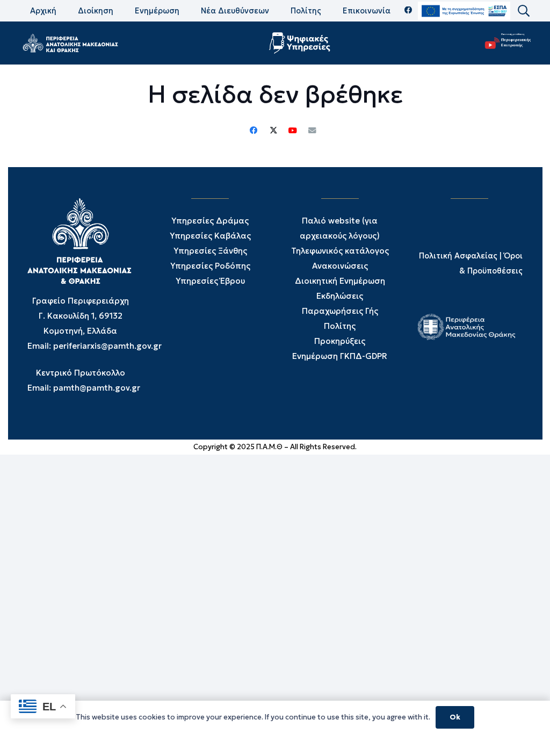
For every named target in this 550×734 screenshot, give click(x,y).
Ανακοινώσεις (340, 266)
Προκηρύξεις (339, 341)
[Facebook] (408, 10)
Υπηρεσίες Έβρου (210, 281)
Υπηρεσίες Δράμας (210, 220)
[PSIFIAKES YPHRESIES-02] (301, 43)
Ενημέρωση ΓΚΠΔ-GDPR (339, 356)
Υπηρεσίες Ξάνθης (210, 251)
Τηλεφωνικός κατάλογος (340, 251)
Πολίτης (340, 326)
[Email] (312, 130)
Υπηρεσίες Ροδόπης (210, 266)
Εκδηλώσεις (339, 296)
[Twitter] (273, 130)
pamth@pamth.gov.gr (96, 388)
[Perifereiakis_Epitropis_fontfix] (505, 43)
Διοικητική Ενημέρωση (340, 281)
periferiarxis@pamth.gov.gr (107, 346)
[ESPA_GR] (464, 11)
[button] (523, 11)
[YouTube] (292, 130)
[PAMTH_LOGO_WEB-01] (69, 43)
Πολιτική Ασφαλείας (458, 256)
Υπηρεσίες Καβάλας (210, 236)
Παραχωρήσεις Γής (340, 311)
